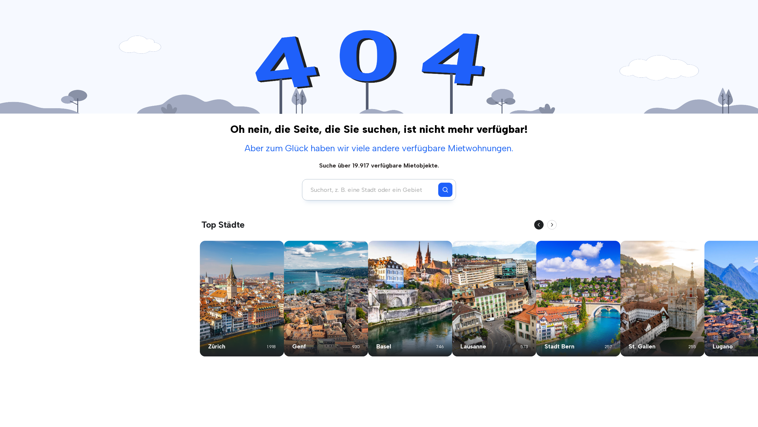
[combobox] (371, 189)
